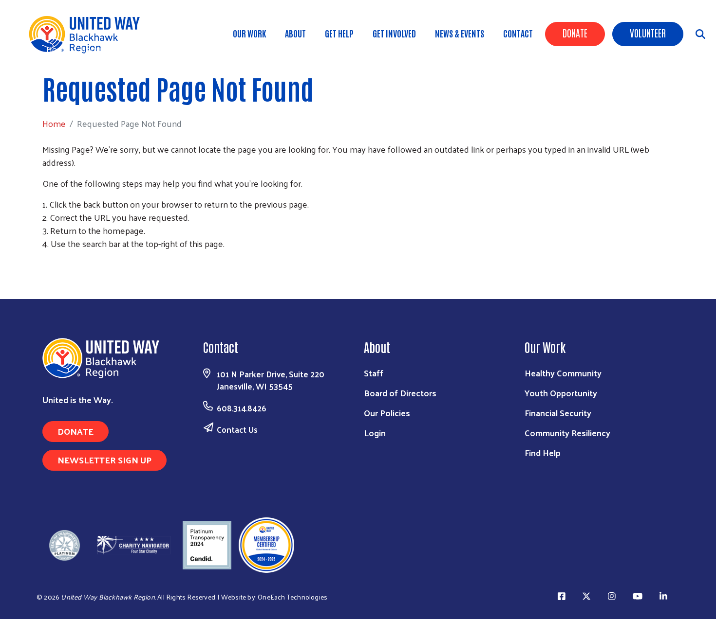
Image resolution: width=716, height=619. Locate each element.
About (295, 33)
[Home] (87, 34)
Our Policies (387, 412)
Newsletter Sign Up (104, 460)
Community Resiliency (567, 432)
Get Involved (394, 33)
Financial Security (558, 412)
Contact (518, 33)
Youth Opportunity (561, 392)
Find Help (543, 452)
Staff (373, 372)
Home (58, 48)
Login (375, 432)
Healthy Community (563, 372)
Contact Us (237, 429)
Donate (575, 32)
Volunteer (648, 32)
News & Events (459, 33)
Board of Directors (400, 392)
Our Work (249, 33)
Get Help (339, 33)
